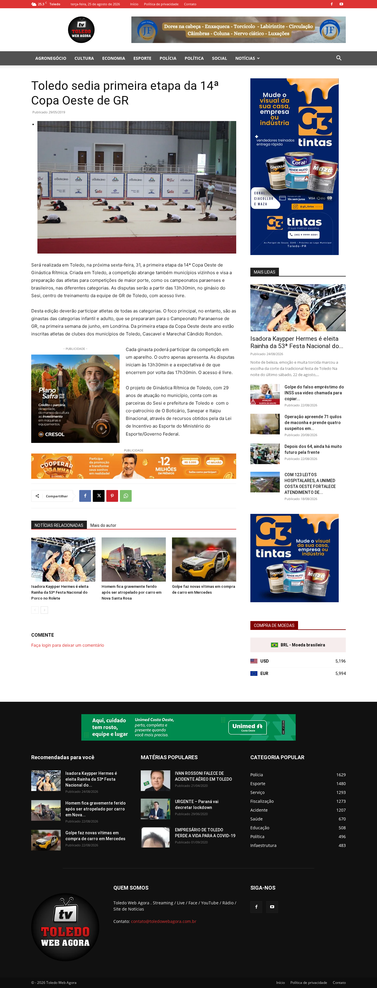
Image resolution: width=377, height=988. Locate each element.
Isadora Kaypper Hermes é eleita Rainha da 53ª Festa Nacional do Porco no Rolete (59, 592)
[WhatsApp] (126, 496)
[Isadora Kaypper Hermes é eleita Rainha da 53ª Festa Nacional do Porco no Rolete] (63, 559)
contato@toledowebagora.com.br (163, 921)
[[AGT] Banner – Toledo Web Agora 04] (188, 727)
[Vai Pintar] (294, 253)
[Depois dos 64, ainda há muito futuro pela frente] (265, 453)
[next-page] (44, 610)
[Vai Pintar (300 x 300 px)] (294, 600)
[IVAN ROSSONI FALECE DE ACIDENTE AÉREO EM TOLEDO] (155, 780)
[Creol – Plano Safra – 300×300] (75, 399)
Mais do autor (103, 525)
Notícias (245, 58)
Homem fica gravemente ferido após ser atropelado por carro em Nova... (95, 809)
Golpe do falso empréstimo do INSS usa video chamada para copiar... (314, 393)
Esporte (142, 58)
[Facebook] (331, 4)
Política (194, 58)
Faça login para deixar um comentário (67, 645)
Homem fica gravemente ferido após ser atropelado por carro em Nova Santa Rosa (131, 592)
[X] (99, 496)
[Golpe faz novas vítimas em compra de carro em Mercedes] (204, 559)
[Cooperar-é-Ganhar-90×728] (133, 466)
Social (219, 58)
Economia (113, 58)
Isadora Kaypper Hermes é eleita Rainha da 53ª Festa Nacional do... (296, 342)
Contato (190, 4)
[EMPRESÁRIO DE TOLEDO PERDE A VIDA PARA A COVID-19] (155, 837)
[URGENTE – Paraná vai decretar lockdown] (155, 809)
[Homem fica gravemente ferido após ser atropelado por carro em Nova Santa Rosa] (134, 559)
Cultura (84, 58)
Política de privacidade (161, 4)
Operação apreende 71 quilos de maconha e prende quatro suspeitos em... (313, 422)
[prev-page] (35, 610)
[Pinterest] (112, 496)
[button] (339, 59)
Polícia (168, 58)
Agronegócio (50, 58)
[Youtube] (341, 4)
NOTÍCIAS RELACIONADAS (59, 525)
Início (134, 4)
